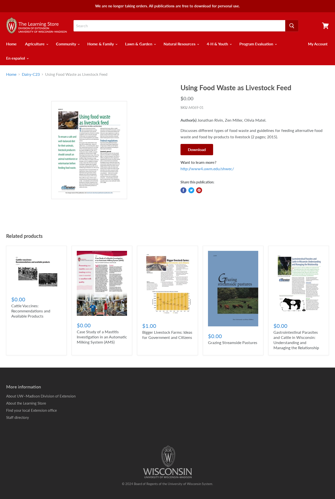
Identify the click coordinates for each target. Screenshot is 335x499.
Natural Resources (180, 43)
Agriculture (35, 43)
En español (16, 58)
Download (197, 149)
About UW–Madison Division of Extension (41, 396)
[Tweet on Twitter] (191, 190)
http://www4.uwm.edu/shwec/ (207, 168)
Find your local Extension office (31, 410)
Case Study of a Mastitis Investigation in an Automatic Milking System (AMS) (102, 336)
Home (11, 43)
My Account (318, 44)
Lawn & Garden (139, 43)
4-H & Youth (218, 43)
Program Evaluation (256, 43)
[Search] (291, 25)
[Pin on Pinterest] (199, 190)
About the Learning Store (26, 403)
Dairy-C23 (31, 74)
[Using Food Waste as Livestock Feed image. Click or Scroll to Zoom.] (89, 150)
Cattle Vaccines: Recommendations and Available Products (30, 310)
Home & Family (101, 43)
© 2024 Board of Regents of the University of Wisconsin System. (167, 484)
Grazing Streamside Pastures (232, 342)
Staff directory (17, 417)
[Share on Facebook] (183, 190)
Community (66, 43)
